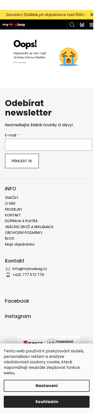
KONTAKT (13, 215)
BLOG (9, 238)
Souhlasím (46, 402)
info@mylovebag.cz (29, 268)
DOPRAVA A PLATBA (21, 220)
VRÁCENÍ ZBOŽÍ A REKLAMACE (29, 226)
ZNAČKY (11, 197)
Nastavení (47, 386)
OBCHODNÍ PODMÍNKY (24, 232)
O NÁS (10, 203)
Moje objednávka (19, 244)
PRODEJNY (13, 209)
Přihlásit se (22, 160)
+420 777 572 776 (28, 274)
